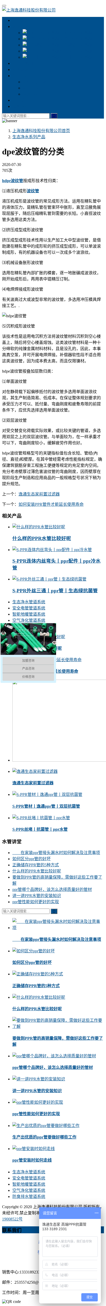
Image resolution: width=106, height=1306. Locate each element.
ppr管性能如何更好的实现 (35, 902)
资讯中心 (20, 75)
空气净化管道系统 (76, 51)
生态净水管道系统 (76, 32)
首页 (41, 131)
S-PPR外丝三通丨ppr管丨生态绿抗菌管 (55, 590)
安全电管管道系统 (76, 39)
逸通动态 (31, 94)
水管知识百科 (35, 82)
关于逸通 (20, 20)
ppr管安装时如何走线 (32, 1160)
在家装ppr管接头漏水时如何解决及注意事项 (56, 852)
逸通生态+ (21, 26)
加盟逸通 (20, 69)
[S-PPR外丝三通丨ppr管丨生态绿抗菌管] (49, 579)
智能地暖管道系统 (76, 45)
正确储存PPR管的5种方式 (35, 865)
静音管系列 (22, 63)
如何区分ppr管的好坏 (31, 859)
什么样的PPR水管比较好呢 (41, 538)
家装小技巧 (33, 88)
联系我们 (20, 106)
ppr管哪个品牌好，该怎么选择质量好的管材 (52, 889)
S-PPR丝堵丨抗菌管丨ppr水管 (40, 829)
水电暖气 (20, 100)
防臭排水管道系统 (76, 57)
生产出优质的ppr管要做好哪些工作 (44, 1137)
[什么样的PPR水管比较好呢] (38, 527)
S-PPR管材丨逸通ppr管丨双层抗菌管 (46, 806)
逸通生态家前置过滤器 (39, 494)
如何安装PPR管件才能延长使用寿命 (51, 504)
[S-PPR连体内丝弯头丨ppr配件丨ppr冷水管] (52, 549)
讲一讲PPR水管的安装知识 (36, 895)
